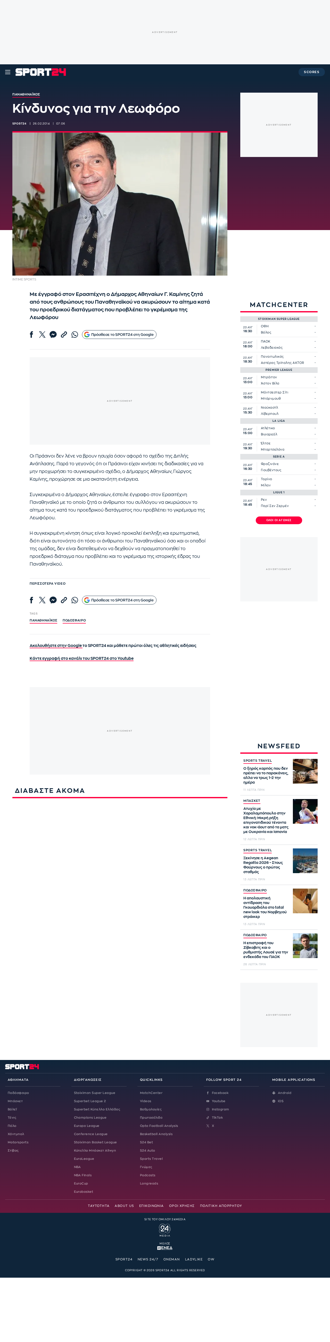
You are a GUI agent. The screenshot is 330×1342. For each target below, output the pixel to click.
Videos (145, 1101)
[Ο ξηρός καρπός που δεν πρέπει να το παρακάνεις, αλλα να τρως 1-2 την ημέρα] (305, 771)
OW (211, 1259)
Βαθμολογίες (151, 1109)
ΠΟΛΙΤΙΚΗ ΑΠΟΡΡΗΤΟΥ (221, 1205)
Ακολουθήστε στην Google (56, 646)
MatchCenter (151, 1092)
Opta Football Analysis (159, 1125)
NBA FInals (83, 1175)
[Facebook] (31, 334)
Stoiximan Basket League (95, 1142)
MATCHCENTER (279, 305)
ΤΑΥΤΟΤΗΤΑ (99, 1205)
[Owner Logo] (165, 1229)
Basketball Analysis (156, 1134)
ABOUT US (124, 1205)
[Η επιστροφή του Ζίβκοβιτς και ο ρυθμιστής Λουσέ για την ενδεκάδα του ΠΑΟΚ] (305, 945)
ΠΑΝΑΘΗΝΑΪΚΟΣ (43, 620)
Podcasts (147, 1175)
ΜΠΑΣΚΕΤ (251, 800)
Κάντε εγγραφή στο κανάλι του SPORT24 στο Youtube (82, 659)
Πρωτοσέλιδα (151, 1117)
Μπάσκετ (15, 1101)
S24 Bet (146, 1142)
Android (284, 1092)
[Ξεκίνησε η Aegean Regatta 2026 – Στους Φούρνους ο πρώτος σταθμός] (305, 860)
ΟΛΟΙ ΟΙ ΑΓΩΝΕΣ (279, 520)
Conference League (91, 1134)
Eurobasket (83, 1191)
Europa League (87, 1125)
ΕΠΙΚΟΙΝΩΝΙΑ (151, 1205)
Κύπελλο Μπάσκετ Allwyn (95, 1150)
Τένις (12, 1117)
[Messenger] (53, 334)
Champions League (90, 1117)
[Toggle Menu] (7, 72)
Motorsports (18, 1142)
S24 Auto (147, 1150)
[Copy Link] (64, 334)
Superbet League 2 (90, 1101)
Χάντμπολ (16, 1134)
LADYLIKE (194, 1259)
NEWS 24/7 (148, 1259)
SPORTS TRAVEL (257, 760)
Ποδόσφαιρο (74, 620)
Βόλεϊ (12, 1109)
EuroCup (81, 1183)
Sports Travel (151, 1158)
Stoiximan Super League (95, 1092)
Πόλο (12, 1125)
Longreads (149, 1183)
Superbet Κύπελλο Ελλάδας (97, 1109)
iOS (281, 1101)
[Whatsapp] (74, 334)
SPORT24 (124, 1259)
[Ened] (164, 1247)
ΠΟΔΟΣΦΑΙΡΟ (255, 890)
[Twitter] (42, 334)
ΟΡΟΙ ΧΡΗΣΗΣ (182, 1205)
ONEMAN (171, 1259)
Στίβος (13, 1150)
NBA (77, 1167)
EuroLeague (84, 1158)
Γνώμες (146, 1167)
